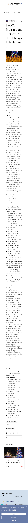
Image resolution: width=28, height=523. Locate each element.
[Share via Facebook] (6, 433)
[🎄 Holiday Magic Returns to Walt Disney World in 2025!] (14, 452)
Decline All (13, 517)
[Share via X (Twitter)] (10, 433)
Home (16, 493)
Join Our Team (18, 501)
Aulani (13, 12)
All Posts (6, 12)
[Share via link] (17, 433)
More (19, 12)
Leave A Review (18, 499)
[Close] (26, 507)
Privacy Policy (12, 510)
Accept (13, 514)
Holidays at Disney (11, 421)
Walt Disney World (10, 428)
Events (8, 424)
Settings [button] (14, 520)
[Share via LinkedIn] (13, 433)
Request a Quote (18, 496)
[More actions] (21, 21)
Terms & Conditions (19, 504)
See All (20, 444)
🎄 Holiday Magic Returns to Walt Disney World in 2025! (13, 461)
